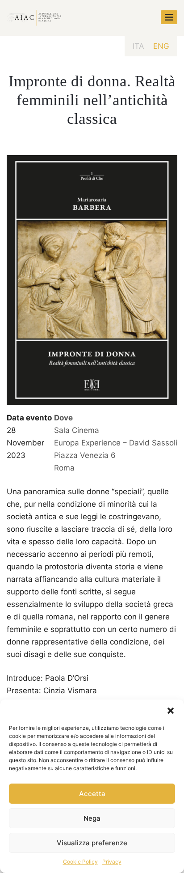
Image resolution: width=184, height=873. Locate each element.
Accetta (92, 793)
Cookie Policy (80, 861)
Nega (92, 818)
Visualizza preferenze (92, 843)
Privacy (111, 861)
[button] (170, 710)
